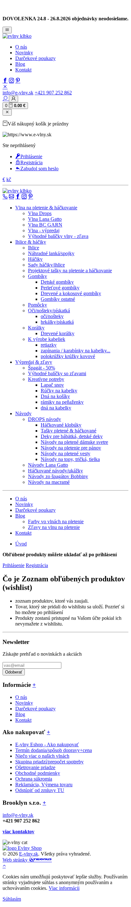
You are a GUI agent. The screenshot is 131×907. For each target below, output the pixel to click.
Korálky (36, 327)
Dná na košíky (55, 396)
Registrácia (31, 162)
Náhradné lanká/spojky (51, 253)
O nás (21, 47)
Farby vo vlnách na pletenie (56, 521)
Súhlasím (12, 899)
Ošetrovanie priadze (35, 767)
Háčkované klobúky (61, 425)
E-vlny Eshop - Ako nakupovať (47, 744)
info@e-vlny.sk (18, 92)
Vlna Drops (40, 213)
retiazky (49, 345)
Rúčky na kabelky (59, 390)
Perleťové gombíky (60, 287)
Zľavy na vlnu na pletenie (54, 527)
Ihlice (33, 247)
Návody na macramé (49, 482)
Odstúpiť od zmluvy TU (39, 790)
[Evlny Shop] (22, 848)
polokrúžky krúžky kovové (68, 356)
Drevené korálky (57, 333)
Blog (20, 64)
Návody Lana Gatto (48, 465)
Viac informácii (64, 888)
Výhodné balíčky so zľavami (57, 373)
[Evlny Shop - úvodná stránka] (17, 36)
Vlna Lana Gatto (45, 219)
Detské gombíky (57, 282)
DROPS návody (44, 419)
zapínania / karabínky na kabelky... (75, 350)
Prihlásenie (31, 156)
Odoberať (13, 672)
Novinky (24, 52)
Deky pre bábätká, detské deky (72, 436)
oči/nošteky (52, 316)
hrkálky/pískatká (57, 322)
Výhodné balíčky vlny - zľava (58, 236)
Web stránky (16, 860)
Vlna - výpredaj (43, 230)
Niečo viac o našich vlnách (42, 756)
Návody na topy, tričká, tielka (70, 459)
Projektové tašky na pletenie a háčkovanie (70, 270)
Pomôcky (37, 305)
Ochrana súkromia (33, 779)
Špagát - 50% (41, 367)
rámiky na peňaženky (62, 402)
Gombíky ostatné (58, 299)
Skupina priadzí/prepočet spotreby (49, 761)
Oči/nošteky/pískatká (49, 310)
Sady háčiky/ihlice (46, 264)
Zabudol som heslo (39, 168)
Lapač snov (52, 385)
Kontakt (23, 69)
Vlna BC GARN (45, 224)
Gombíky (37, 276)
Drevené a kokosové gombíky (71, 293)
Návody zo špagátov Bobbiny (58, 476)
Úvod (21, 543)
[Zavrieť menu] (7, 112)
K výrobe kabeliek (46, 339)
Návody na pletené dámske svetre (74, 442)
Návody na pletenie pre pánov (71, 447)
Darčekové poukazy (35, 58)
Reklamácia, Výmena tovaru (43, 784)
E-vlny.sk (28, 853)
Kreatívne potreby (46, 379)
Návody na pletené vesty (65, 453)
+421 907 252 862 (53, 92)
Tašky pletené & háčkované (68, 430)
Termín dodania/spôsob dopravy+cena (53, 750)
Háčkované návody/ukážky (55, 470)
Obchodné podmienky (37, 773)
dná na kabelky (56, 407)
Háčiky (35, 259)
